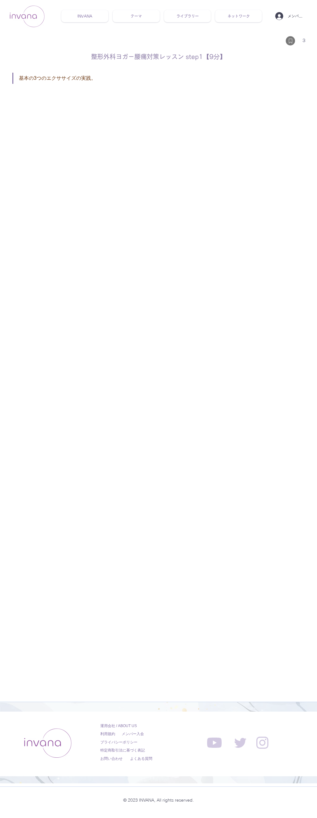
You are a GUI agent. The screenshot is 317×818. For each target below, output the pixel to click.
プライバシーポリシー (118, 742)
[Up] (290, 40)
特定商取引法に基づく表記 (122, 750)
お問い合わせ (111, 758)
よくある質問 (141, 758)
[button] (136, 16)
